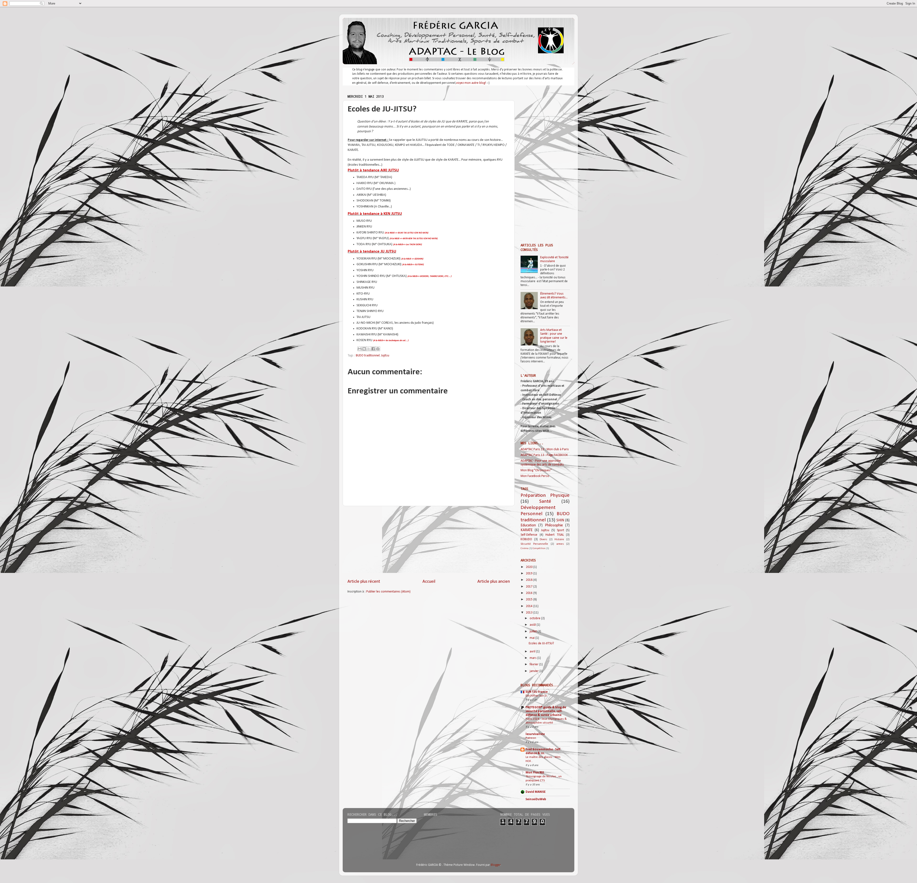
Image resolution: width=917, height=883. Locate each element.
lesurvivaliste (535, 734)
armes (560, 544)
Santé (545, 501)
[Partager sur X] (368, 348)
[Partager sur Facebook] (373, 348)
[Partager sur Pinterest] (377, 348)
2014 (529, 606)
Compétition (539, 548)
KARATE (527, 530)
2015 (529, 599)
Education (528, 525)
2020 (529, 567)
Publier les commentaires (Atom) (388, 591)
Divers (543, 539)
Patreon (531, 738)
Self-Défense (529, 534)
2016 (529, 593)
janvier (534, 671)
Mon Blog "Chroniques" (536, 470)
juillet (534, 631)
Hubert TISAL (554, 534)
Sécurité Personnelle (534, 544)
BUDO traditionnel (368, 355)
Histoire (559, 539)
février (534, 664)
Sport (560, 530)
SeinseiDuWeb (536, 799)
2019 (529, 573)
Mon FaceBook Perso (535, 476)
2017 (529, 586)
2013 (529, 612)
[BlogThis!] (364, 348)
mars (533, 658)
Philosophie (554, 525)
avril (533, 651)
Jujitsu (385, 355)
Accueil (428, 581)
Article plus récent (363, 581)
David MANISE (536, 791)
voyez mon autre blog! (471, 83)
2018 (529, 580)
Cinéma (524, 548)
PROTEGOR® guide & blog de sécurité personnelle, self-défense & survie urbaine (546, 711)
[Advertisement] (428, 542)
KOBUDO (526, 539)
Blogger (496, 865)
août (533, 624)
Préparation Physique (545, 495)
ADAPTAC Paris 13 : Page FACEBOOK (544, 455)
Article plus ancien (493, 581)
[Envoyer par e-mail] (359, 348)
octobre (535, 618)
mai (532, 638)
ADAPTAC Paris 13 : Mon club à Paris (545, 449)
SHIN (560, 520)
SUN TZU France (537, 691)
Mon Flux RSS (535, 772)
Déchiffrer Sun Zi (536, 695)
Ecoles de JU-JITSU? (541, 643)
